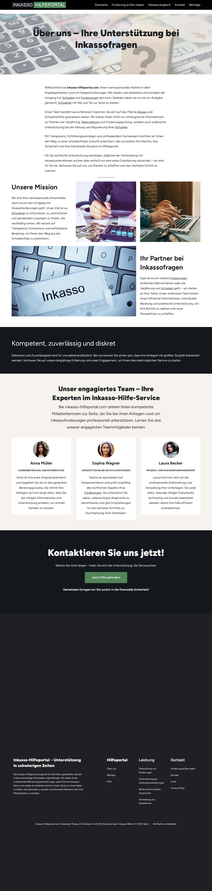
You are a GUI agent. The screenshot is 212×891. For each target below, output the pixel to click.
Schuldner (65, 103)
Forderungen (89, 98)
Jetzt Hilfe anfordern (106, 577)
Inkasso (142, 112)
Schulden (68, 98)
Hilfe (107, 155)
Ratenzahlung (90, 122)
